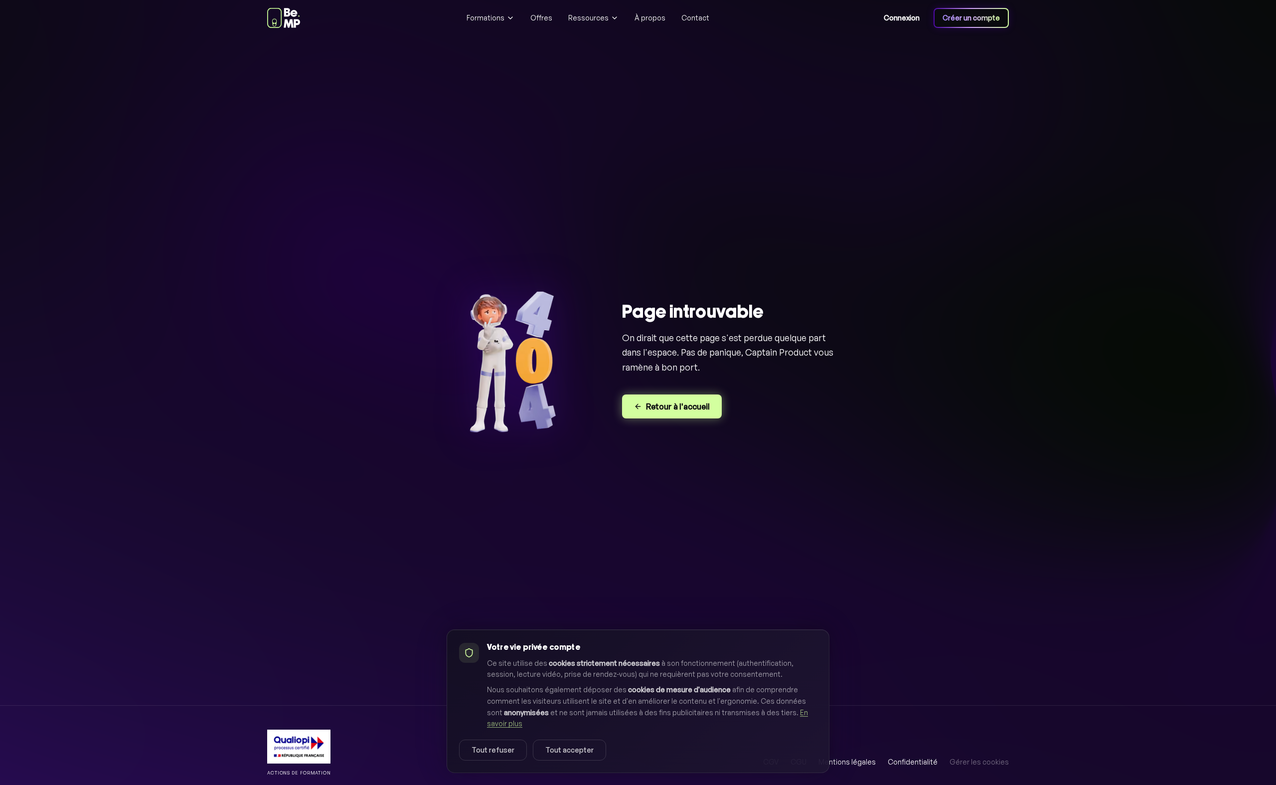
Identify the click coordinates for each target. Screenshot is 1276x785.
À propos (650, 17)
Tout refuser (493, 750)
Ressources (588, 17)
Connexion (902, 17)
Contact (695, 17)
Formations (485, 17)
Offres (541, 17)
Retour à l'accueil (678, 406)
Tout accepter (569, 750)
